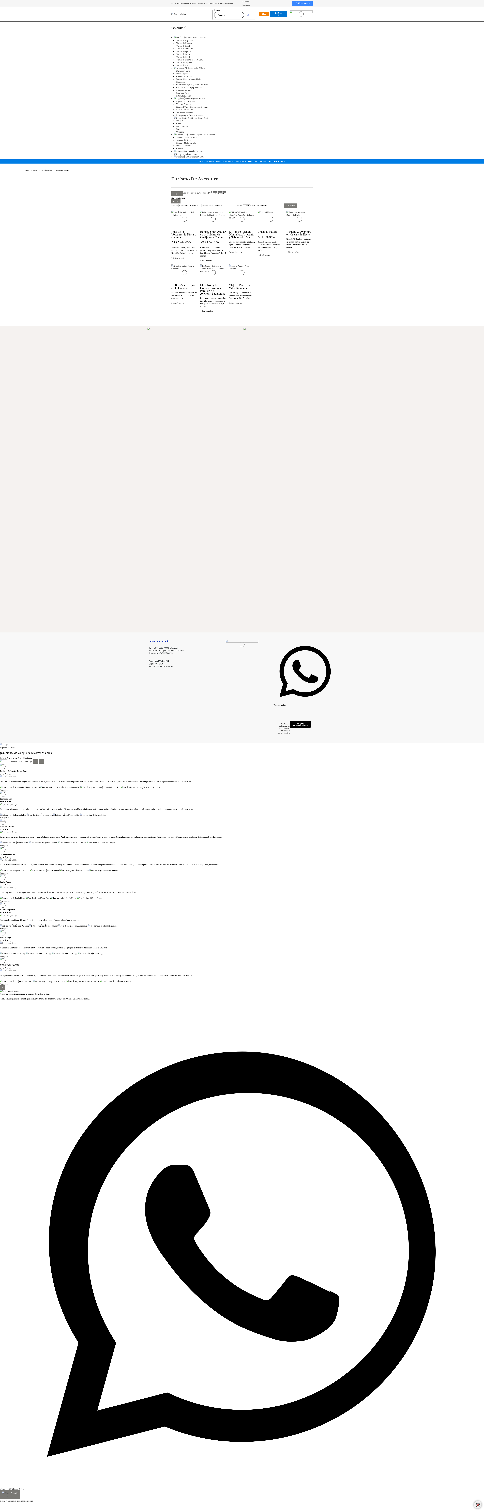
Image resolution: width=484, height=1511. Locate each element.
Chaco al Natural (268, 232)
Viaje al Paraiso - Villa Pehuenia (239, 286)
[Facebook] (307, 721)
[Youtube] (324, 729)
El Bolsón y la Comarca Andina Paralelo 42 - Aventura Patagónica (212, 289)
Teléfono (14, 1489)
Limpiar (176, 201)
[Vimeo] (331, 729)
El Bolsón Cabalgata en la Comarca (184, 286)
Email (22, 1489)
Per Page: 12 (204, 192)
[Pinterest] (330, 721)
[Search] (247, 15)
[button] (302, 3)
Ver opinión (4, 790)
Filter (176, 194)
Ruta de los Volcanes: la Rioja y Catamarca (183, 234)
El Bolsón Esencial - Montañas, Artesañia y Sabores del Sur (241, 234)
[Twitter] (314, 721)
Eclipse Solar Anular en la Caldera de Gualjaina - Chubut (213, 234)
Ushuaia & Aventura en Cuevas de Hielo (298, 233)
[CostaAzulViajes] (190, 14)
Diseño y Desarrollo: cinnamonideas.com (16, 1500)
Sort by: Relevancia (191, 192)
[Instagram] (322, 721)
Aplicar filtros (290, 205)
